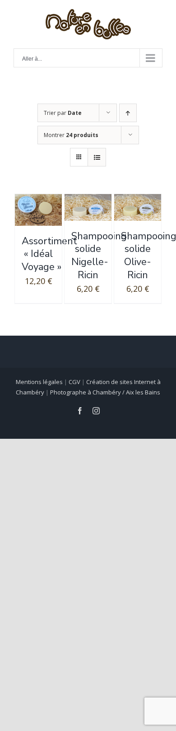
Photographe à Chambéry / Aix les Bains (105, 392)
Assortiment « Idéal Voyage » (49, 254)
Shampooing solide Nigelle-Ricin (99, 255)
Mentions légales (39, 382)
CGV (74, 382)
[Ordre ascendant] (128, 113)
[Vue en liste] (97, 157)
